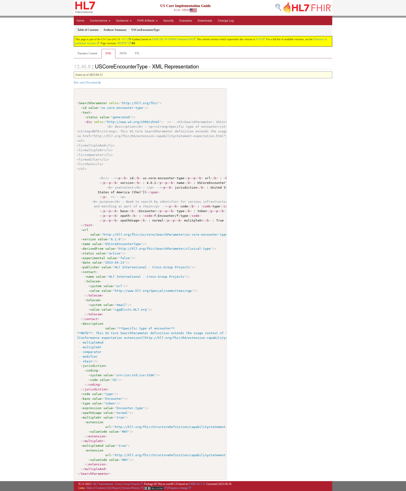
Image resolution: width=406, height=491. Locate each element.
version (89, 239)
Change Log (226, 20)
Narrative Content (87, 53)
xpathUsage (92, 413)
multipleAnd (93, 445)
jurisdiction (94, 366)
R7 (126, 43)
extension (94, 422)
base (86, 398)
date (86, 262)
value (93, 108)
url (85, 230)
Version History (131, 488)
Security (168, 20)
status (92, 117)
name (86, 244)
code (94, 380)
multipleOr (92, 417)
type (86, 403)
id (84, 108)
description (93, 323)
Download (92, 82)
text (86, 112)
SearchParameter (93, 103)
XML (108, 53)
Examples (185, 20)
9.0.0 (259, 39)
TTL (137, 53)
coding (92, 370)
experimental (94, 258)
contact (89, 272)
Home (80, 20)
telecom (93, 281)
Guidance (122, 20)
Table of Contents (96, 488)
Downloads (205, 20)
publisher (91, 267)
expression (92, 408)
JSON (123, 53)
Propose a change (178, 488)
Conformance (99, 20)
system (96, 286)
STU (124, 39)
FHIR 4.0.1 (195, 484)
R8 (119, 43)
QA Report (114, 488)
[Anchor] (201, 66)
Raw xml (79, 82)
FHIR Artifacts (146, 20)
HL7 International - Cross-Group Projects (116, 484)
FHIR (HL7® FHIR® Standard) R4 (172, 39)
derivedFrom (93, 248)
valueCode (98, 431)
